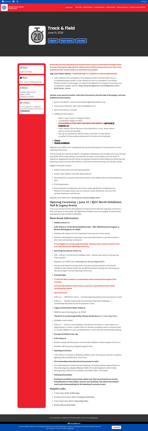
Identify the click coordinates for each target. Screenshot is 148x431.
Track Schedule (123, 7)
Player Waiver (99, 7)
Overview (68, 7)
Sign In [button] (145, 1)
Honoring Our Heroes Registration (85, 198)
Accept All (116, 427)
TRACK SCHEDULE (62, 143)
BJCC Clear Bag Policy (107, 316)
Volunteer (81, 41)
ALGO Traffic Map (71, 393)
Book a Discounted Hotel (64, 405)
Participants (88, 7)
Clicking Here (25, 111)
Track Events (111, 7)
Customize (70, 428)
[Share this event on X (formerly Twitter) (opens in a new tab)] (17, 2)
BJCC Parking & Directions (83, 397)
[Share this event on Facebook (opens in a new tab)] (13, 2)
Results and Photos (137, 7)
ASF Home (7, 1)
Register (79, 7)
